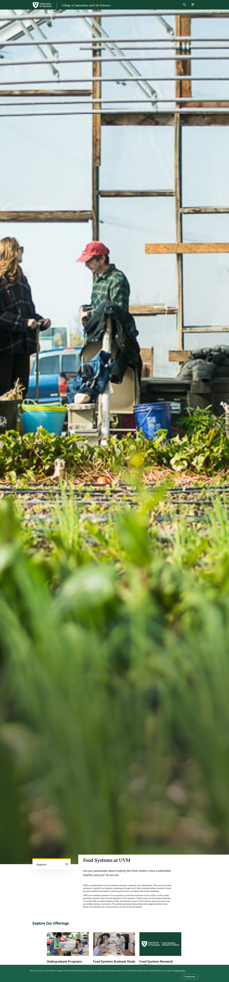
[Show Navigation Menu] (193, 4)
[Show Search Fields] (184, 4)
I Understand (189, 977)
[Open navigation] (66, 864)
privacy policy (179, 971)
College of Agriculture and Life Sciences (85, 5)
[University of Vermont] (26, 8)
